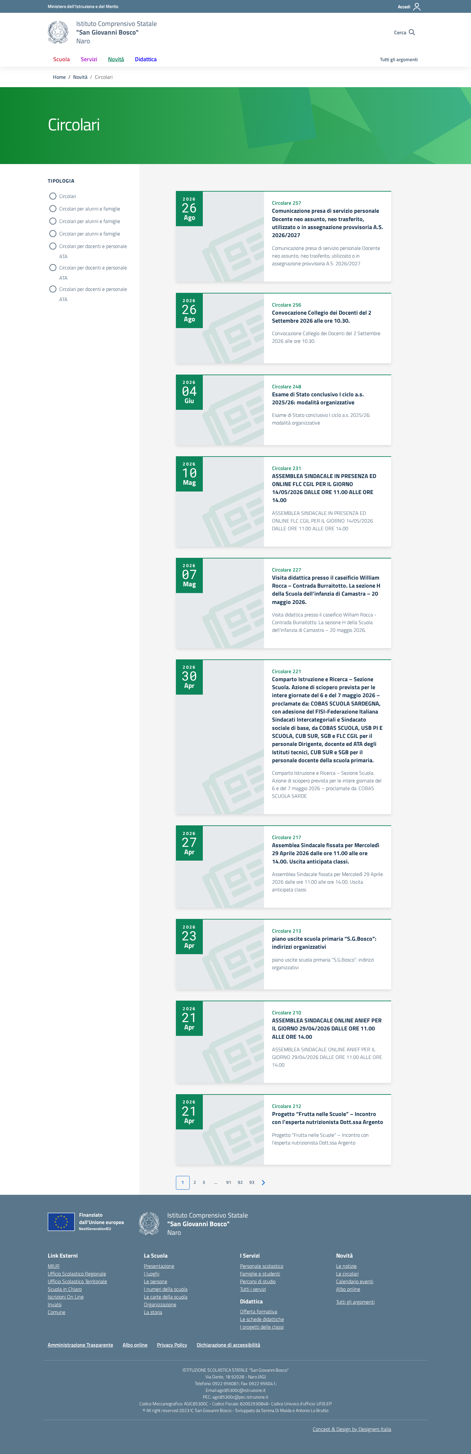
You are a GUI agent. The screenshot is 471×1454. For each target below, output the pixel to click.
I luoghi (151, 1273)
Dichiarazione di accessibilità (228, 1345)
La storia (153, 1312)
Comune (56, 1312)
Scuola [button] (61, 59)
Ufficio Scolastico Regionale (77, 1273)
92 (240, 1182)
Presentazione (159, 1266)
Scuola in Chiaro (65, 1289)
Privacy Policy (172, 1345)
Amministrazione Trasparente (80, 1345)
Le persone (155, 1281)
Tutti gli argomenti (399, 59)
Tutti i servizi (253, 1289)
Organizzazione (160, 1304)
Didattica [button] (146, 59)
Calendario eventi (354, 1281)
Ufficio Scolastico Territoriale (77, 1281)
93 (251, 1182)
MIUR (54, 1266)
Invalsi (55, 1304)
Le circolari (347, 1273)
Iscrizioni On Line (66, 1297)
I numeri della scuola (165, 1289)
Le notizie (346, 1266)
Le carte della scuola (165, 1297)
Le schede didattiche (262, 1319)
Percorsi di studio (258, 1281)
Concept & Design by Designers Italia (352, 1429)
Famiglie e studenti (260, 1273)
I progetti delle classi (262, 1327)
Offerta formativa (258, 1311)
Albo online (348, 1289)
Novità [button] (116, 59)
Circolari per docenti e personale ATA (93, 246)
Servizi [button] (89, 59)
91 (228, 1182)
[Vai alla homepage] (58, 32)
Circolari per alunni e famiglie (89, 208)
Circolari (67, 196)
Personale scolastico (261, 1266)
